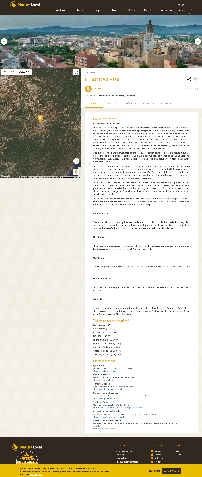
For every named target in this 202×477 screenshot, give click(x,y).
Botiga (131, 10)
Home (25, 4)
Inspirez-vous (63, 10)
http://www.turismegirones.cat (107, 389)
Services (166, 103)
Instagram (159, 458)
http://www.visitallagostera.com (108, 380)
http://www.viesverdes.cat (105, 428)
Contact (158, 451)
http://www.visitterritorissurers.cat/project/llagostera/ (118, 407)
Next (198, 41)
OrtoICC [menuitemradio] (24, 72)
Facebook (159, 454)
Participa (149, 10)
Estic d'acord (171, 471)
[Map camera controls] (76, 161)
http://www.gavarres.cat (104, 398)
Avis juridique (121, 458)
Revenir (91, 72)
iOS (177, 451)
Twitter (157, 462)
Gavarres (130, 95)
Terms (78, 177)
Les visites (148, 103)
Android (179, 454)
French (180, 5)
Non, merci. (154, 471)
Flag (195, 79)
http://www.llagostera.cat (105, 371)
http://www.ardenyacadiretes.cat (108, 417)
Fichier (94, 103)
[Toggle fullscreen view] (76, 72)
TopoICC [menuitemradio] (9, 72)
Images (112, 103)
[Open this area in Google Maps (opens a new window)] (5, 176)
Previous (4, 41)
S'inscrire (183, 10)
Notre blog (120, 454)
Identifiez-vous (166, 10)
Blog (114, 10)
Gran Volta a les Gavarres (110, 95)
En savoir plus (36, 474)
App (97, 10)
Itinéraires (130, 103)
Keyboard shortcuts (26, 177)
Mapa (80, 10)
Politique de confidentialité (127, 462)
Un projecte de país (124, 451)
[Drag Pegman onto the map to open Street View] (76, 172)
